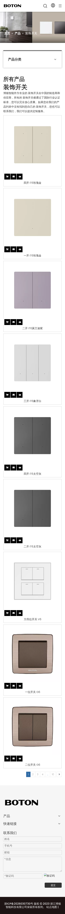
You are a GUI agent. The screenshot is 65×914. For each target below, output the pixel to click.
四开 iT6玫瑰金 (32, 183)
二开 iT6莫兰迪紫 (32, 328)
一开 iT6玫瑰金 (32, 255)
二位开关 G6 (32, 764)
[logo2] (32, 802)
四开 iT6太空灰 (32, 474)
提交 (53, 885)
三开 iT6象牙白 (32, 401)
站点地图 (51, 907)
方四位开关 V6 (32, 619)
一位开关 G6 (32, 692)
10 (53, 774)
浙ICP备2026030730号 (18, 904)
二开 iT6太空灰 (32, 546)
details (22, 176)
